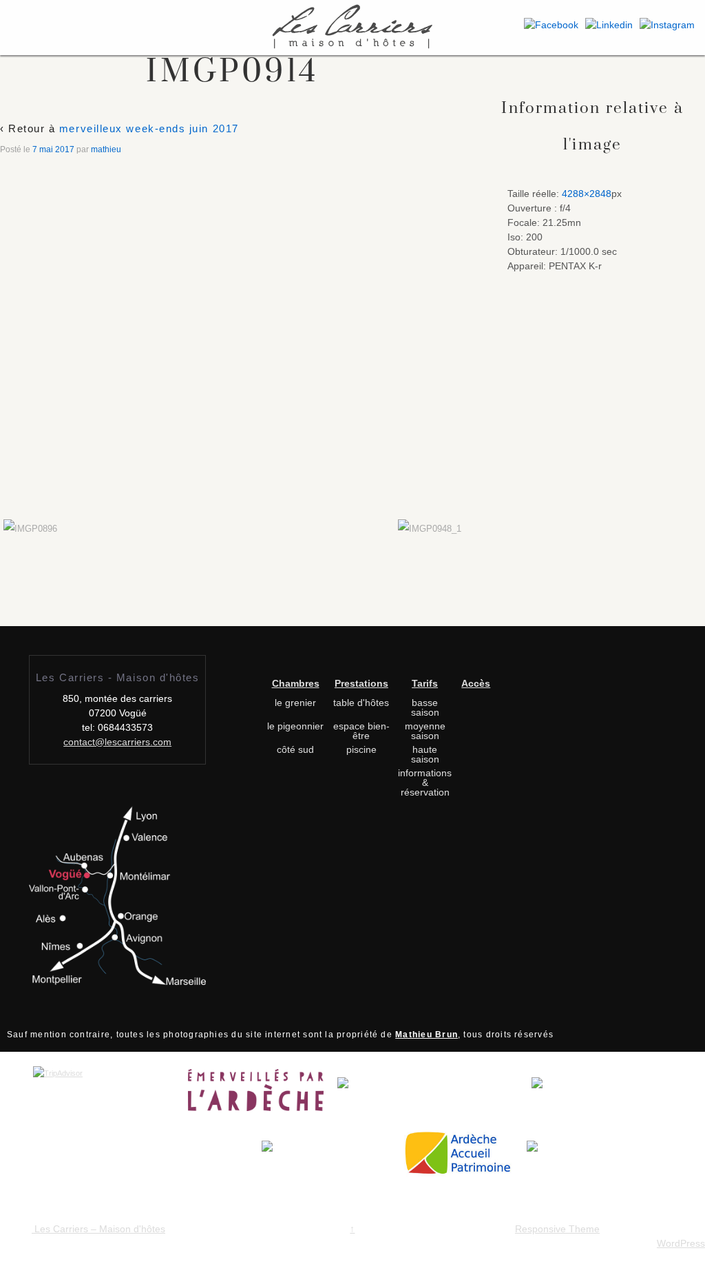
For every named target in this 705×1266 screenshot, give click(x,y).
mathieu (106, 149)
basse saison (425, 707)
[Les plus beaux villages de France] (599, 1094)
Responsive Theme (557, 1228)
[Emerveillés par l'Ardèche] (262, 1094)
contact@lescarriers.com (117, 741)
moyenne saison (425, 730)
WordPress (681, 1243)
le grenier (295, 702)
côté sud (295, 749)
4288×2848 (586, 193)
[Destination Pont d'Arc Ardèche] (434, 1094)
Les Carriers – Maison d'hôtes (98, 1228)
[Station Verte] (331, 1158)
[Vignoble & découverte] (560, 1158)
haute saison (425, 754)
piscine (361, 749)
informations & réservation (425, 782)
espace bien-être (361, 730)
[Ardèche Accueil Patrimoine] (464, 1158)
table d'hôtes (361, 702)
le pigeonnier (295, 725)
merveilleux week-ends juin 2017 (149, 128)
